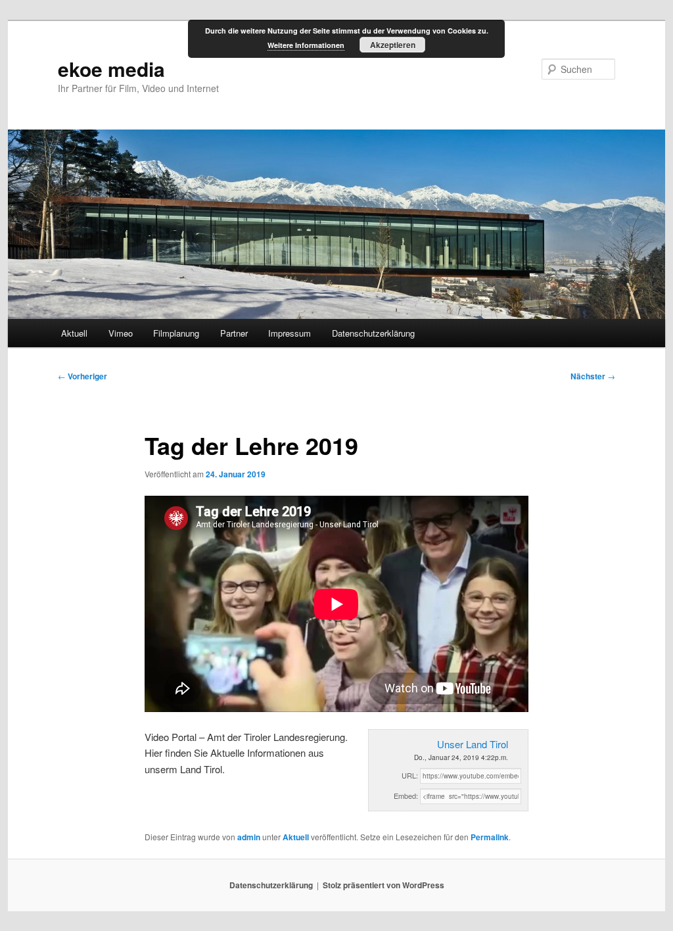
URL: (410, 775)
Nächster (592, 376)
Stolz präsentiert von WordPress (383, 885)
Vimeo (120, 333)
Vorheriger (82, 376)
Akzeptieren (392, 45)
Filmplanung (176, 333)
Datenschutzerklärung (373, 333)
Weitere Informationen (305, 45)
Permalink (490, 837)
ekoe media (111, 69)
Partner (234, 333)
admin (248, 837)
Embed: (406, 795)
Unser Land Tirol (472, 744)
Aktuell (74, 333)
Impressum (289, 333)
